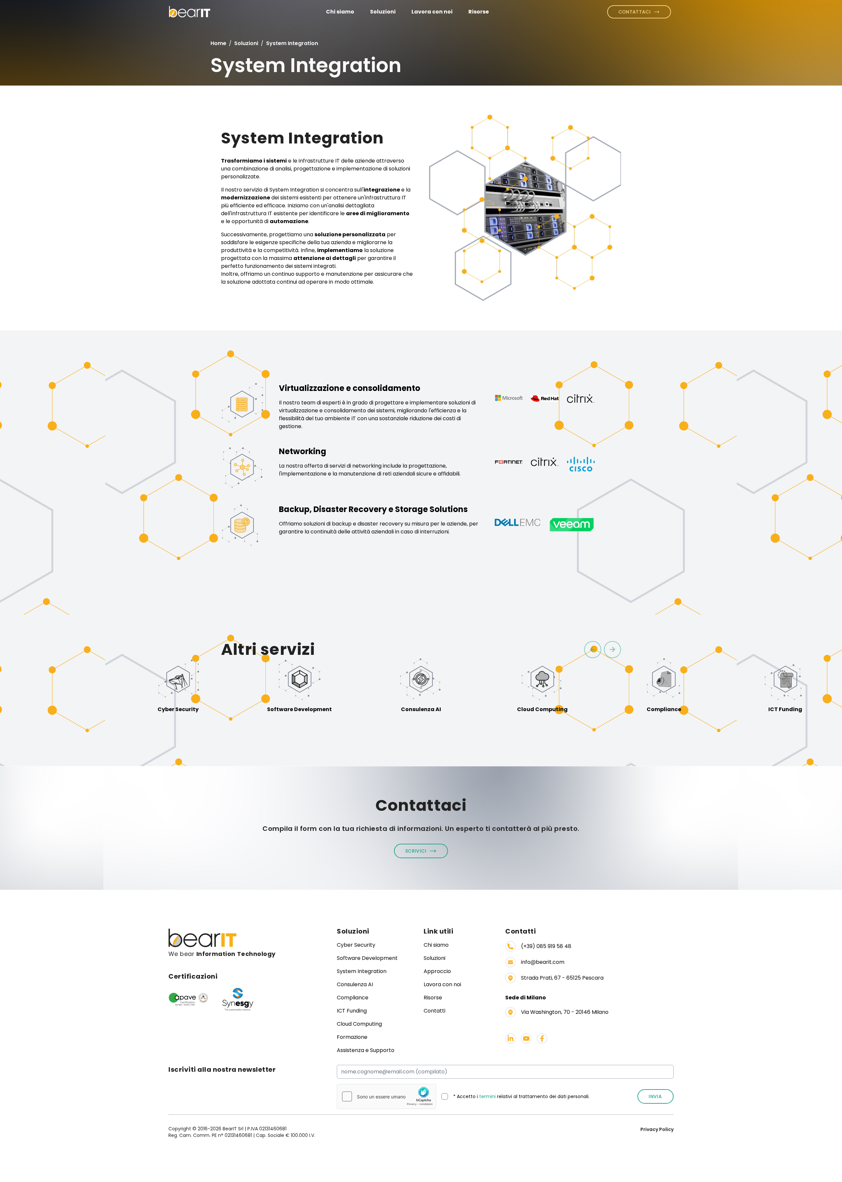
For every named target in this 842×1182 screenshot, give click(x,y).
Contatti (434, 1011)
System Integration (361, 971)
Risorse (478, 11)
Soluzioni (383, 11)
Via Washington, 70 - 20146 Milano (564, 1012)
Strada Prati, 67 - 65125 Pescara (562, 978)
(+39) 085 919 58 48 (546, 946)
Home (218, 43)
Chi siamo (340, 11)
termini (487, 1096)
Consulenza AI (355, 984)
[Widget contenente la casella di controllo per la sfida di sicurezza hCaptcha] (386, 1096)
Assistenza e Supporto (365, 1050)
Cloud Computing (359, 1024)
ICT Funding (352, 1011)
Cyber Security (356, 945)
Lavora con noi (432, 11)
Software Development (367, 958)
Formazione (352, 1037)
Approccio (437, 971)
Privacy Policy (657, 1129)
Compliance (352, 997)
